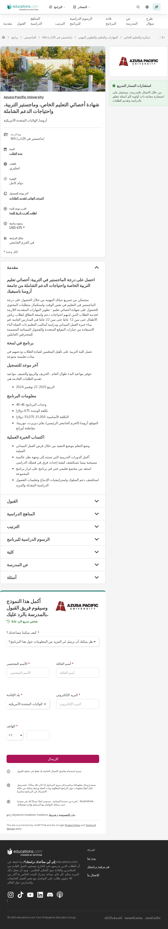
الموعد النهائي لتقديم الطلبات (26, 198)
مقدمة (7, 23)
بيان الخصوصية (67, 815)
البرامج (58, 7)
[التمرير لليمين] (162, 37)
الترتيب (60, 23)
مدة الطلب (16, 153)
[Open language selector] (147, 7)
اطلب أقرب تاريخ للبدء (23, 213)
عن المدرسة (131, 21)
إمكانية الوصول (152, 917)
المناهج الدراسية (36, 21)
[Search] (138, 7)
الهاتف (12, 726)
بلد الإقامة (15, 695)
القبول (21, 23)
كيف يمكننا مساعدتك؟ (23, 632)
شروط (52, 815)
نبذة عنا (91, 858)
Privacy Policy (72, 825)
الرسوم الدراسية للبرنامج (81, 21)
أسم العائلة (65, 663)
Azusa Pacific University (24, 97)
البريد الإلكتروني (68, 695)
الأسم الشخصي (18, 663)
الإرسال (53, 759)
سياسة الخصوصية (134, 917)
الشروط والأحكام (113, 917)
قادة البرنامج (111, 21)
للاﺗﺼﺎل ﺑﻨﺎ (93, 875)
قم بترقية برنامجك (98, 867)
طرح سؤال (150, 21)
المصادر (82, 7)
